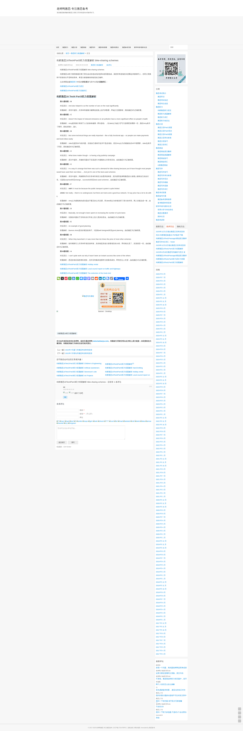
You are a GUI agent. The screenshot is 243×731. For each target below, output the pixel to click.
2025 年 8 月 (161, 312)
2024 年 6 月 (161, 356)
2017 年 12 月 (161, 623)
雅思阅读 (83, 47)
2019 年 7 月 (161, 558)
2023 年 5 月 (161, 401)
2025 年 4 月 (161, 325)
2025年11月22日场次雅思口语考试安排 (171, 245)
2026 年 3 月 (161, 291)
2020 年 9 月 (161, 510)
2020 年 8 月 (161, 514)
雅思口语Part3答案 (165, 134)
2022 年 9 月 (161, 428)
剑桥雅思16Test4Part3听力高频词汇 (73, 91)
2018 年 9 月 (161, 592)
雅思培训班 (160, 220)
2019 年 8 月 (161, 555)
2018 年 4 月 (161, 609)
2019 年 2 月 (161, 575)
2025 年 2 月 (161, 332)
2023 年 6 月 (161, 397)
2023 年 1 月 (161, 414)
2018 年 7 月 (161, 599)
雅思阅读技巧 (163, 158)
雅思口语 (74, 47)
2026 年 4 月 (161, 288)
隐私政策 (131, 727)
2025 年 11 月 (161, 301)
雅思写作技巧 (163, 172)
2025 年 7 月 (161, 315)
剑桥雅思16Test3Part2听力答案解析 (119, 364)
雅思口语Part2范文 (165, 131)
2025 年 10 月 (161, 305)
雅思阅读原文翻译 (164, 151)
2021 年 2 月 (161, 493)
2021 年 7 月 (161, 476)
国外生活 (161, 216)
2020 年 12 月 (161, 500)
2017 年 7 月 (161, 640)
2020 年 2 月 (161, 534)
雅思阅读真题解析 (164, 155)
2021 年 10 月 (161, 466)
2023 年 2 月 (161, 411)
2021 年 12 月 (161, 459)
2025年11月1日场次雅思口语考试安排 (170, 232)
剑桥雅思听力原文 (164, 110)
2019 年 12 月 (161, 541)
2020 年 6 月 (161, 520)
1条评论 (109, 65)
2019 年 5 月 (161, 565)
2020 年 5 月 (161, 524)
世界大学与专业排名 (165, 210)
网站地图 (137, 727)
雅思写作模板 (163, 182)
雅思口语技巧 (163, 141)
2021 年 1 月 (161, 496)
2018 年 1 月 (161, 620)
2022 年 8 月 (161, 431)
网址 (81, 417)
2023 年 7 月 (161, 394)
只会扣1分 (160, 707)
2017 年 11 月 (161, 627)
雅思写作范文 (163, 179)
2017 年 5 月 (161, 647)
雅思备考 (152, 727)
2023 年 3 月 (161, 407)
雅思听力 (65, 47)
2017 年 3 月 (161, 654)
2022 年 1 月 (161, 455)
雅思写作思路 (163, 186)
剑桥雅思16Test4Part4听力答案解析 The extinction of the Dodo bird (85, 273)
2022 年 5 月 (161, 442)
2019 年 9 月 (161, 551)
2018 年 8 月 (161, 596)
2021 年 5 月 (161, 483)
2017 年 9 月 (161, 633)
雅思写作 (92, 47)
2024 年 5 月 (161, 360)
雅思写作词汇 (163, 189)
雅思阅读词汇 (163, 162)
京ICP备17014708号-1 (120, 727)
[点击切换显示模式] (239, 708)
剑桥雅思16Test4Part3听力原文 (72, 86)
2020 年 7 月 (161, 517)
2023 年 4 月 (161, 404)
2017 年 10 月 (161, 630)
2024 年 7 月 (161, 353)
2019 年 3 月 (161, 572)
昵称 (82, 410)
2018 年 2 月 (161, 616)
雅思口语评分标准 (164, 138)
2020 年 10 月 (161, 507)
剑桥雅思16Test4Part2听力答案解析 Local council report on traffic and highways (90, 269)
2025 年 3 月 (161, 329)
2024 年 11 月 (161, 339)
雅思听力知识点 (164, 121)
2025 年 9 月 (161, 308)
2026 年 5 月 (161, 284)
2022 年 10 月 (161, 425)
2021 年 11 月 (161, 462)
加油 (157, 718)
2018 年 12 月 (161, 582)
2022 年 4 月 (161, 445)
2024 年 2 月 (161, 370)
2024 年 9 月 (161, 346)
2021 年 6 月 (161, 479)
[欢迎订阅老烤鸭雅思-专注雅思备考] (186, 2)
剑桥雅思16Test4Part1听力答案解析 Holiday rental (79, 264)
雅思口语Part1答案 (165, 127)
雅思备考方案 (126, 47)
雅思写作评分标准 (164, 175)
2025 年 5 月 (161, 322)
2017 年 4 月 (161, 651)
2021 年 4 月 (161, 486)
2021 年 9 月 (161, 469)
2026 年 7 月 (161, 277)
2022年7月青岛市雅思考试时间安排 (78, 353)
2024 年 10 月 (161, 342)
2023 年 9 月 (161, 387)
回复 (65, 397)
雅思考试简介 (114, 47)
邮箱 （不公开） (86, 414)
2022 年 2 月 (161, 452)
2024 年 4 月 (161, 363)
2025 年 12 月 (161, 298)
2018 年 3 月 (161, 613)
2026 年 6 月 (161, 281)
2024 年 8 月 (161, 349)
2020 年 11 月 (161, 503)
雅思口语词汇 (163, 145)
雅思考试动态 (163, 100)
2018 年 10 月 (161, 589)
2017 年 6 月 (161, 644)
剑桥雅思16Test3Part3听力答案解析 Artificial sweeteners (78, 368)
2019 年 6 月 (161, 562)
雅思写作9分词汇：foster (165, 242)
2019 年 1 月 (161, 579)
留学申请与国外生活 (140, 47)
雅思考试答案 (103, 47)
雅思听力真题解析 (78, 53)
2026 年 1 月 (161, 295)
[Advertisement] (121, 30)
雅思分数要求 (163, 213)
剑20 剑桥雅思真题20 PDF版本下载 (169, 235)
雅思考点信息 (163, 103)
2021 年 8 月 (161, 473)
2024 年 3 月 (161, 366)
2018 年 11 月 (161, 585)
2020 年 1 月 (161, 538)
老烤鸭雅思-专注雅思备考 (72, 8)
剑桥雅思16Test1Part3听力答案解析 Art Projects (75, 376)
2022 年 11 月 (161, 421)
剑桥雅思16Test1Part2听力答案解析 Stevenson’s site (77, 372)
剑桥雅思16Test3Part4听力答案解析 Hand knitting (124, 368)
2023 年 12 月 (161, 377)
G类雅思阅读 (163, 165)
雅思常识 (161, 97)
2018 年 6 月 (161, 603)
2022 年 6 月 (161, 438)
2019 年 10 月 (161, 548)
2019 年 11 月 (161, 544)
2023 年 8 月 (161, 390)
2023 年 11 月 (161, 380)
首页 (57, 47)
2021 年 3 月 (161, 490)
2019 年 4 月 (161, 568)
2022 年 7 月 (161, 435)
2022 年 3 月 (161, 449)
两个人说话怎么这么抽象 (165, 684)
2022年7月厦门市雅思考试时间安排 (78, 350)
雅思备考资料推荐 (164, 199)
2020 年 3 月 (161, 531)
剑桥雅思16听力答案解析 (67, 333)
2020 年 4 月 (161, 527)
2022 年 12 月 (161, 418)
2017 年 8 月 (161, 637)
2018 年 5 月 (161, 606)
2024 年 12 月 (161, 336)
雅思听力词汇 (163, 117)
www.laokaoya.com (101, 341)
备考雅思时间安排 (164, 203)
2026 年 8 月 (161, 274)
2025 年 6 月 (161, 318)
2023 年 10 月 (161, 384)
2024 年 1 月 (161, 373)
